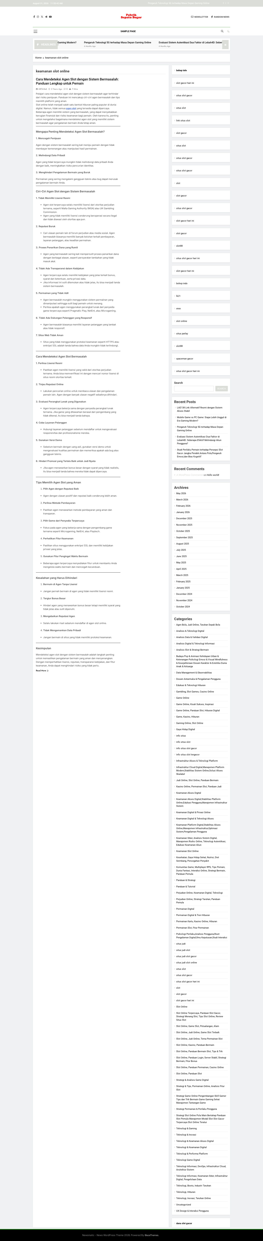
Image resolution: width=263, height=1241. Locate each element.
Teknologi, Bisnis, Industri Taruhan (193, 1185)
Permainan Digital (185, 909)
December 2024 (184, 594)
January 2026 (183, 512)
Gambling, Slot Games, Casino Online (195, 691)
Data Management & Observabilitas (194, 672)
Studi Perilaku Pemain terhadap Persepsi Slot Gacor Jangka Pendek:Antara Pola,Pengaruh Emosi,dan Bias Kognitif (200, 453)
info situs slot (183, 742)
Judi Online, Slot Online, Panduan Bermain (197, 780)
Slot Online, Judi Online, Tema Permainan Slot (199, 1038)
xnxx (178, 308)
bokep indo (182, 283)
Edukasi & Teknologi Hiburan (190, 685)
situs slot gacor (184, 95)
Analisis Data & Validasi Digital (192, 637)
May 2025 (181, 562)
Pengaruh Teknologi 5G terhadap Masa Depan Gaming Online (85, 42)
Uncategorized (183, 1204)
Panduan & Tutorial (185, 886)
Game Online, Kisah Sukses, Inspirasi (195, 704)
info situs (181, 735)
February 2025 (183, 581)
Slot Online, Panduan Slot (189, 1073)
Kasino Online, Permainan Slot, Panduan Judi (198, 786)
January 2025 (183, 587)
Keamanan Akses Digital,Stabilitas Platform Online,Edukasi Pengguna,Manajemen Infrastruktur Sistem (201, 802)
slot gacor (181, 133)
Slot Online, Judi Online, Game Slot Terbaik (197, 1032)
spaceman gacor (184, 358)
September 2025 (184, 537)
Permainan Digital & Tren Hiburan (193, 915)
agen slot (71, 108)
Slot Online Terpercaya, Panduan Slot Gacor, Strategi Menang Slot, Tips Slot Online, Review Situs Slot (199, 1016)
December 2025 (184, 518)
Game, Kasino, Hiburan (187, 716)
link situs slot (183, 120)
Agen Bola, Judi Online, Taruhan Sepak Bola (198, 624)
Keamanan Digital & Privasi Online (193, 812)
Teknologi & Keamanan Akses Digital (195, 1141)
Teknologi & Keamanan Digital (191, 1147)
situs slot (181, 108)
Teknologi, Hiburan (185, 1192)
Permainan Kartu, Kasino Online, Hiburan (196, 921)
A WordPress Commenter (189, 474)
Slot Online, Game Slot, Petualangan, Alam (197, 1026)
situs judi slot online (186, 962)
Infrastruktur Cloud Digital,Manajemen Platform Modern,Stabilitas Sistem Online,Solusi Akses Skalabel (200, 770)
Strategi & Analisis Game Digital (192, 1080)
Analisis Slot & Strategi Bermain (192, 649)
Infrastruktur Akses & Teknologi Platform (197, 760)
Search (178, 382)
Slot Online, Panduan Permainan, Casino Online (200, 1067)
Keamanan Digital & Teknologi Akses (195, 818)
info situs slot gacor (186, 748)
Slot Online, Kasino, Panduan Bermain (195, 1045)
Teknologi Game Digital (188, 1160)
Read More (41, 670)
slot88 (179, 245)
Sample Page (128, 31)
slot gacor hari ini (185, 83)
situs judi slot (183, 950)
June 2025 (181, 556)
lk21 (178, 296)
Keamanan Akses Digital (188, 793)
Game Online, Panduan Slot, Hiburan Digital (198, 710)
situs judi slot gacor (186, 956)
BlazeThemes (151, 1235)
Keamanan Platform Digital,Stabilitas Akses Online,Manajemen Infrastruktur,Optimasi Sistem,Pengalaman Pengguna (198, 828)
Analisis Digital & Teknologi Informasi (195, 643)
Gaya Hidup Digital (185, 729)
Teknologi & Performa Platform (192, 1153)
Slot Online (181, 1006)
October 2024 (183, 606)
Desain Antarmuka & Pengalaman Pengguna (198, 679)
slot (178, 183)
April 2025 (181, 569)
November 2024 (184, 600)
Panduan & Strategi (185, 880)
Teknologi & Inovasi (186, 1134)
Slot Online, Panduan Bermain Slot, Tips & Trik (199, 1051)
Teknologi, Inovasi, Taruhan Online (193, 1198)
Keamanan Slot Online (187, 851)
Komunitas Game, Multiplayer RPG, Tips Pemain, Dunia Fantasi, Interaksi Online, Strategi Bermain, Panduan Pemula (200, 870)
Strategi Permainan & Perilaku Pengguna (196, 1109)
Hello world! (213, 475)
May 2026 (181, 493)
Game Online (182, 698)
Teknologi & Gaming (186, 1128)
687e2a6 (43, 88)
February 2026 (183, 505)
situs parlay (182, 333)
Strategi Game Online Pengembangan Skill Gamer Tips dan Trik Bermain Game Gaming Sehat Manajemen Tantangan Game (201, 1099)
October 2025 (183, 531)
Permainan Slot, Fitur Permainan (192, 927)
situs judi (181, 943)
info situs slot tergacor (188, 754)
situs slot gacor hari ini (188, 258)
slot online (181, 321)
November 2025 (184, 524)
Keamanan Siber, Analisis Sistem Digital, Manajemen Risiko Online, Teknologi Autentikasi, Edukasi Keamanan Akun (201, 841)
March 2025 (182, 575)
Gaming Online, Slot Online (189, 723)
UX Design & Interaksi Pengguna (192, 1211)
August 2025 (182, 543)
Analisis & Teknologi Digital (190, 631)
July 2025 (181, 550)
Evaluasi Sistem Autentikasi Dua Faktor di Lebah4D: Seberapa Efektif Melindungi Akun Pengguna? (159, 3)
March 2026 (182, 499)
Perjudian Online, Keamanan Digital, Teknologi (199, 892)
